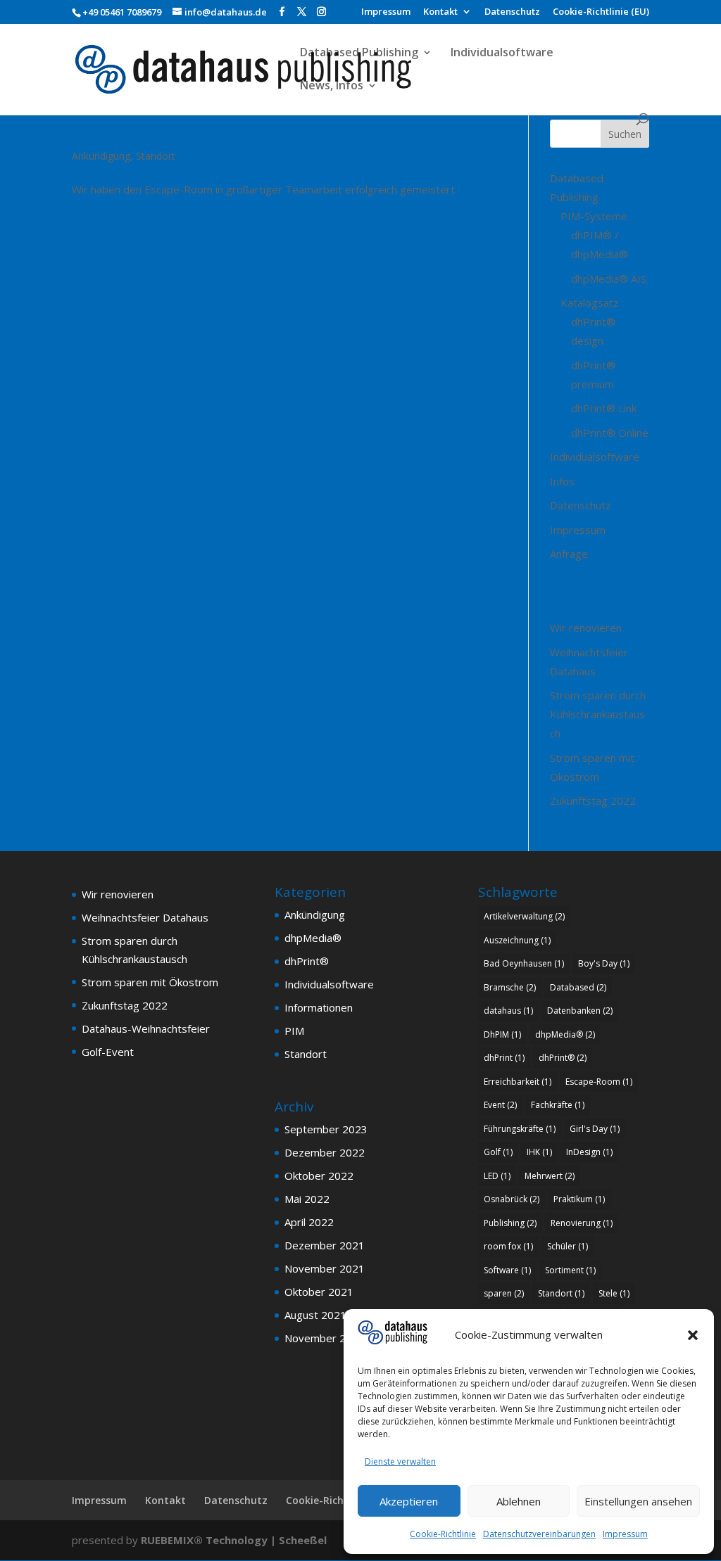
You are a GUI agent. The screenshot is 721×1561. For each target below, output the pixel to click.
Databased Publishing (359, 53)
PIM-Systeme (593, 216)
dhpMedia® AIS (608, 279)
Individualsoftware (502, 53)
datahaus (508, 1011)
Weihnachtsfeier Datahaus (193, 129)
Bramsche (510, 987)
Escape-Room (598, 1082)
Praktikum (579, 1199)
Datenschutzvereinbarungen (539, 1534)
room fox (508, 1246)
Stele (613, 1293)
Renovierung (582, 1223)
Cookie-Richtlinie (443, 1534)
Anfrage (569, 554)
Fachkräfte (557, 1105)
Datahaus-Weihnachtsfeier (146, 1028)
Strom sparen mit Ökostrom (150, 982)
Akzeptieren (409, 1501)
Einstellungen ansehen (638, 1501)
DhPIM (502, 1034)
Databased (578, 987)
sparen (504, 1293)
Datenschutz (512, 12)
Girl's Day (595, 1129)
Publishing (510, 1223)
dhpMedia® (312, 938)
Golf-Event (108, 1052)
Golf (498, 1152)
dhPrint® (306, 961)
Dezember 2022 (324, 1152)
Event (500, 1105)
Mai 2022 (307, 1199)
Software (507, 1270)
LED (497, 1176)
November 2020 (324, 1338)
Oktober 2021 (318, 1292)
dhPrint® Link (604, 408)
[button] (693, 1335)
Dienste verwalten (400, 1461)
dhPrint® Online (609, 433)
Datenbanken (580, 1011)
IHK (539, 1152)
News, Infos (331, 86)
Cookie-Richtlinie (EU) (601, 12)
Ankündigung (101, 156)
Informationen (318, 1007)
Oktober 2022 (318, 1175)
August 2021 (315, 1315)
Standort (155, 156)
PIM (294, 1031)
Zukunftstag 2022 (593, 801)
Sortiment (570, 1270)
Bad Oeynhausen (524, 963)
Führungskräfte (520, 1129)
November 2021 (324, 1268)
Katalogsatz (589, 302)
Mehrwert (550, 1176)
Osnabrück (511, 1199)
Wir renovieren (586, 627)
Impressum (625, 1534)
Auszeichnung (517, 940)
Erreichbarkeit (517, 1082)
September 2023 (326, 1129)
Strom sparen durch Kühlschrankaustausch (598, 714)
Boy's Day (603, 963)
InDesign (589, 1152)
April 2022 (309, 1222)
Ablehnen (518, 1501)
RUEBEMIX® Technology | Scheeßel (234, 1540)
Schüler (567, 1246)
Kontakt (440, 12)
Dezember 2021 (324, 1245)
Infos (562, 481)
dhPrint (504, 1058)
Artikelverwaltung (524, 916)
